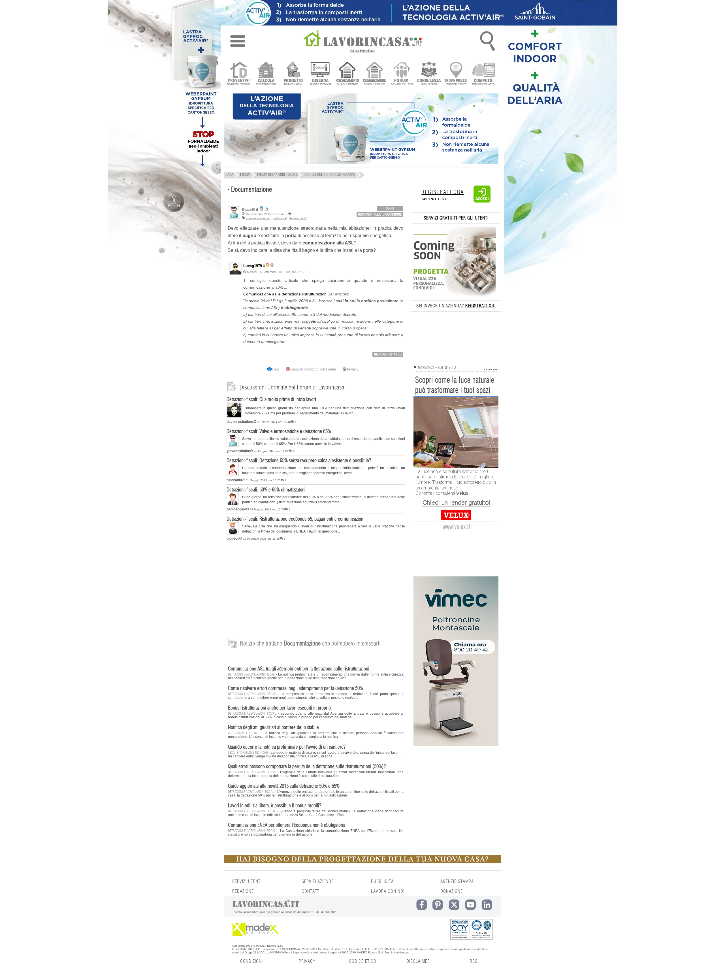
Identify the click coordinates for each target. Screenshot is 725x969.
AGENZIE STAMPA (457, 881)
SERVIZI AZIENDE (318, 881)
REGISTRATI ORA (442, 192)
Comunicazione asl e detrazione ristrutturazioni (285, 294)
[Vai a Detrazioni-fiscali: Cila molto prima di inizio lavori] (234, 417)
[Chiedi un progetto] (293, 74)
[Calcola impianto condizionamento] (374, 74)
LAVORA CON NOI (387, 891)
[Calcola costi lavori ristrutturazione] (265, 74)
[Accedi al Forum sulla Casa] (401, 74)
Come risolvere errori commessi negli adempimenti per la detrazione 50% (295, 688)
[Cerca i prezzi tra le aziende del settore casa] (456, 74)
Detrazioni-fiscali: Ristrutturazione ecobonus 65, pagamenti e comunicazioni (295, 519)
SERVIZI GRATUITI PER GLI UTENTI (456, 218)
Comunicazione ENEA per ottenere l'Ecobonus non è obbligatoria (286, 825)
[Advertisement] (316, 586)
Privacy (352, 369)
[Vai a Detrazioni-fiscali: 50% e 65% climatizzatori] (233, 504)
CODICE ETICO (362, 961)
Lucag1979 (252, 266)
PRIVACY (307, 961)
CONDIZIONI (251, 961)
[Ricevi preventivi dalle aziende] (238, 74)
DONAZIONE (451, 891)
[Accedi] (482, 201)
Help (275, 369)
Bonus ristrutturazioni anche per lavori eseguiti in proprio (279, 708)
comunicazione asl (258, 218)
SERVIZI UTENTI (247, 881)
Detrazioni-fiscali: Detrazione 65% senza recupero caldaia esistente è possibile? (299, 460)
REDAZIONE (243, 891)
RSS (473, 961)
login (390, 208)
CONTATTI (311, 891)
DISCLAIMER (418, 961)
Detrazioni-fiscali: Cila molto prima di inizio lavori (271, 399)
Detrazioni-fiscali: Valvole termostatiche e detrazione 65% (279, 431)
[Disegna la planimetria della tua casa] (320, 74)
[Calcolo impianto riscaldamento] (347, 74)
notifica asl (280, 218)
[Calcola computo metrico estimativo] (483, 74)
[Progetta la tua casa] (362, 862)
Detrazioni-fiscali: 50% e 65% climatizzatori (266, 490)
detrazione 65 (298, 218)
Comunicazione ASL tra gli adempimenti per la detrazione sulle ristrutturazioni (298, 669)
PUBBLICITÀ (382, 881)
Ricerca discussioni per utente (266, 209)
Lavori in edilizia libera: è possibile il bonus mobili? (274, 805)
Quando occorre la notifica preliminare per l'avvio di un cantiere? (287, 747)
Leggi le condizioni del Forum (313, 369)
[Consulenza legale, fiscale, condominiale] (429, 74)
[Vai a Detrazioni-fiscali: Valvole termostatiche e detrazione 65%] (233, 446)
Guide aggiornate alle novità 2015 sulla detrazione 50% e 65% (284, 786)
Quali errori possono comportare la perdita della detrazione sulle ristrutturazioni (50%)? (307, 766)
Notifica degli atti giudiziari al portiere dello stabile (273, 727)
